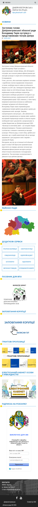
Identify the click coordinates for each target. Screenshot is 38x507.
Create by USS (31, 502)
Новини (6, 22)
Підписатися (19, 464)
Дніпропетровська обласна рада (22, 8)
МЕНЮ (7, 2)
